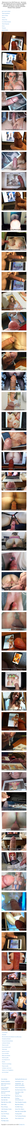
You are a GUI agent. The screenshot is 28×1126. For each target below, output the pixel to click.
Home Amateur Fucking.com (5, 1088)
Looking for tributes (6, 1043)
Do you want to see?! (6, 1047)
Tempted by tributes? (6, 1038)
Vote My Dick (4, 1100)
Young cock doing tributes (7, 1041)
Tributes (3, 17)
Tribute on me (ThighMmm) (7, 1070)
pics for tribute (5, 30)
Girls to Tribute (5, 15)
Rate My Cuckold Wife (20, 1111)
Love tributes (4, 1032)
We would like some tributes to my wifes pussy (11, 1036)
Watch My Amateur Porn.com (5, 1084)
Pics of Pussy (4, 1107)
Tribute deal (4, 1049)
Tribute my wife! (5, 1045)
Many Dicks (4, 1111)
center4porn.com (19, 1081)
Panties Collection (5, 1081)
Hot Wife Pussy (19, 1107)
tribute (3, 26)
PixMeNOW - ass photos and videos (19, 1084)
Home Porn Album (19, 1109)
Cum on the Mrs (5, 1053)
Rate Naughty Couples (20, 1102)
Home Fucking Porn (20, 1087)
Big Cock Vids (4, 1118)
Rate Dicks (3, 1104)
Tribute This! (4, 19)
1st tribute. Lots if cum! (6, 1068)
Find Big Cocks (5, 1120)
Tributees (4, 28)
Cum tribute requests (6, 21)
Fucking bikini (18, 1113)
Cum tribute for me (6, 1059)
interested (4, 1034)
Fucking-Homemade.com (19, 1099)
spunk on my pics (5, 1051)
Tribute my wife (5, 1066)
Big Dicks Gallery (19, 1104)
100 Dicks (3, 1116)
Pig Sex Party (18, 1096)
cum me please (5, 1072)
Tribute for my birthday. (6, 1063)
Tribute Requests (5, 23)
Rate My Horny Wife (6, 1102)
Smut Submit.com (19, 1118)
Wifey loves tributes (6, 1055)
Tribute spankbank (6, 13)
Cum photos (4, 1079)
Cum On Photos (5, 1113)
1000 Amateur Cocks (6, 1109)
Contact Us (21, 1124)
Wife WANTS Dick (5, 1097)
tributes (3, 1061)
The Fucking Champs (20, 1116)
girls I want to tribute (6, 11)
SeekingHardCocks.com (21, 1079)
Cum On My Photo (5, 1095)
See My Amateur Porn (20, 1090)
